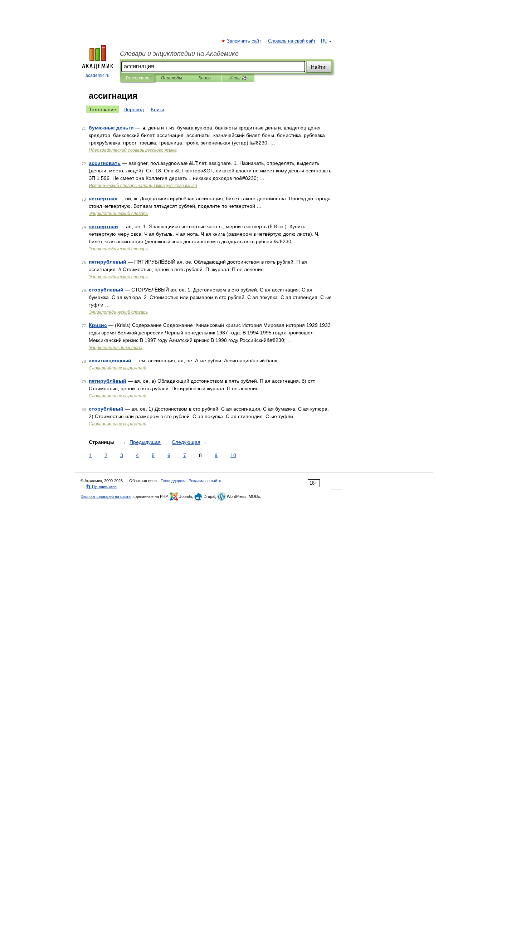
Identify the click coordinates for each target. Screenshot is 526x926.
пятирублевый (107, 262)
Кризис (98, 325)
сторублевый (106, 290)
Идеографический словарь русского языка (133, 150)
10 (233, 455)
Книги (205, 77)
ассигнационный (110, 360)
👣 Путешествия (101, 486)
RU (324, 41)
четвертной (103, 226)
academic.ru (97, 75)
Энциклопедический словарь (118, 213)
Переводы (171, 77)
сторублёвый (106, 409)
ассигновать (105, 163)
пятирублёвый (107, 381)
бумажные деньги (111, 128)
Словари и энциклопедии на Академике (179, 53)
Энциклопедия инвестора (115, 347)
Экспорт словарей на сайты (106, 496)
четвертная (103, 198)
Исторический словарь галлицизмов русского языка (143, 185)
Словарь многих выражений (117, 368)
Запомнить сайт (244, 41)
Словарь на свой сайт (292, 41)
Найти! (319, 67)
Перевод (133, 109)
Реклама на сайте (205, 481)
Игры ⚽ (238, 77)
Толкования (137, 77)
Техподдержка (173, 481)
